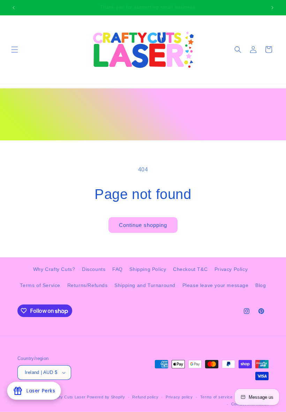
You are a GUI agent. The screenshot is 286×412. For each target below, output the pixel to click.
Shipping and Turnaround (144, 285)
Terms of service (216, 397)
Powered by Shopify (106, 397)
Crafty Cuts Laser (69, 397)
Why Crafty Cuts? (54, 269)
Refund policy (145, 397)
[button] (14, 49)
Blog (260, 285)
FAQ (117, 269)
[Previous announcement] (13, 7)
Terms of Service (40, 285)
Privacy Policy (231, 269)
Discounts (93, 269)
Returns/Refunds (87, 285)
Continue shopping (143, 225)
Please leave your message (215, 285)
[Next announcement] (272, 7)
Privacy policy (179, 397)
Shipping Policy (147, 269)
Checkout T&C (190, 269)
